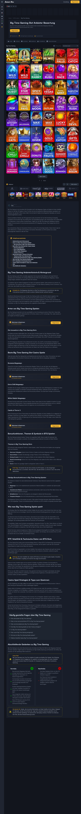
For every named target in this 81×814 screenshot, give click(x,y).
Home (10, 18)
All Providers (16, 18)
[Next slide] (67, 184)
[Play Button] (12, 59)
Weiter (44, 180)
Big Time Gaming (12, 49)
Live (9, 6)
